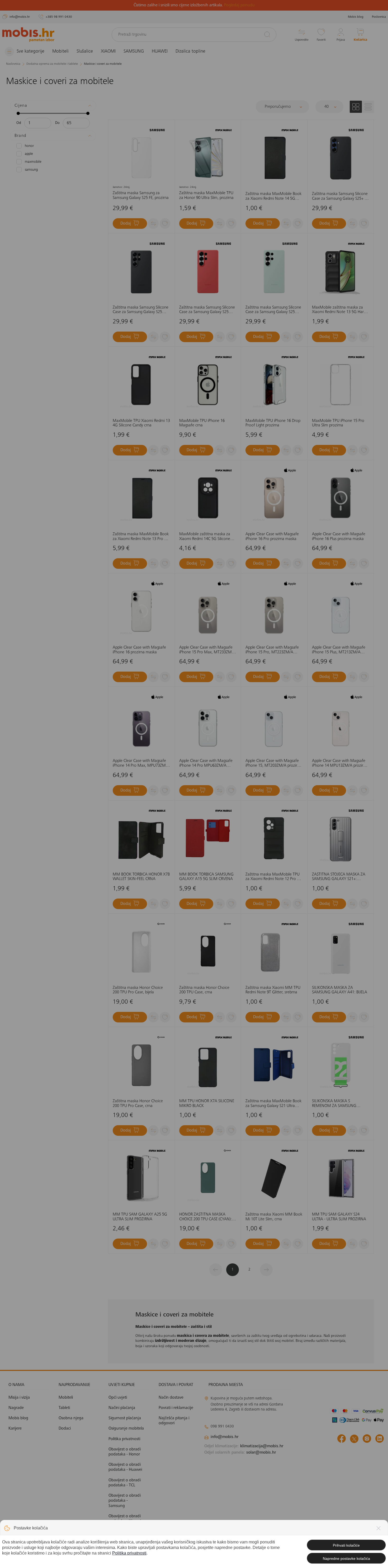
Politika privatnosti (129, 1553)
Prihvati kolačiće (346, 1545)
